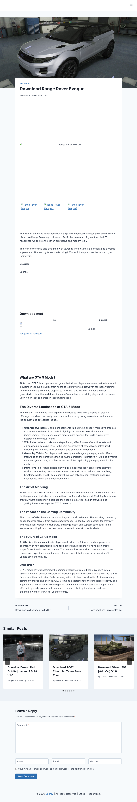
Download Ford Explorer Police (105, 608)
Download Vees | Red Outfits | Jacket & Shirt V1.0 (22, 671)
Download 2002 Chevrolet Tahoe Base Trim (67, 671)
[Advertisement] (68, 120)
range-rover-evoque (31, 333)
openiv (25, 95)
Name (21, 761)
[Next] (129, 661)
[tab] (63, 691)
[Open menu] (131, 5)
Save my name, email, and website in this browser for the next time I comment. (56, 769)
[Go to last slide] (7, 661)
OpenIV (49, 794)
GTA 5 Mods (25, 84)
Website (94, 761)
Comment (23, 725)
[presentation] (23, 647)
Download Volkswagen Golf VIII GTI (34, 608)
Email (57, 761)
